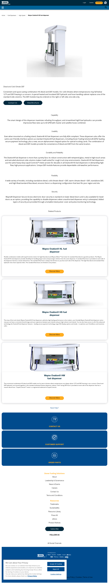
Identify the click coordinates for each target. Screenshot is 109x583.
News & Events (54, 484)
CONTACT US (54, 427)
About (54, 477)
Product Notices (54, 523)
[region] (35, 569)
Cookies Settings (55, 574)
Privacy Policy (70, 577)
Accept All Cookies (56, 564)
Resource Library (54, 512)
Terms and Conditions (54, 495)
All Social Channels (54, 543)
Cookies (79, 577)
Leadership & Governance (54, 481)
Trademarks (54, 504)
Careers (54, 488)
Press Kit (54, 515)
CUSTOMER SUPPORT (54, 445)
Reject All (56, 569)
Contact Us (12, 103)
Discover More (54, 271)
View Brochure (33, 103)
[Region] (105, 2)
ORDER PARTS (54, 463)
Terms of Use (88, 577)
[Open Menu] (2, 8)
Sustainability (54, 508)
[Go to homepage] (6, 3)
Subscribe (55, 529)
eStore (54, 519)
